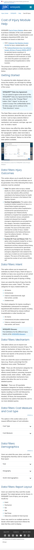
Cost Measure (8, 433)
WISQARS (15, 7)
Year (4, 464)
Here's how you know (9, 2)
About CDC (6, 532)
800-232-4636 (26, 532)
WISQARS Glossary (18, 334)
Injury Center (4, 13)
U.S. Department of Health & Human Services (13, 539)
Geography (7, 471)
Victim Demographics (10, 478)
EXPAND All (30, 415)
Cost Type (6, 426)
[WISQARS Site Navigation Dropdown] (30, 7)
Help (19, 13)
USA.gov (4, 542)
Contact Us (16, 532)
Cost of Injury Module (16, 30)
